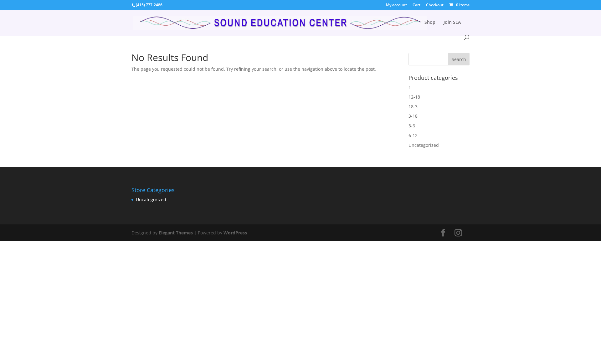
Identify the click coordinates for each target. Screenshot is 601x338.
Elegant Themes (176, 233)
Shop (429, 22)
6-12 (413, 135)
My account (396, 5)
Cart (416, 5)
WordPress (235, 233)
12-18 (414, 97)
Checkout (435, 5)
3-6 (411, 126)
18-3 (413, 107)
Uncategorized (423, 145)
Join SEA (452, 22)
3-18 (413, 116)
